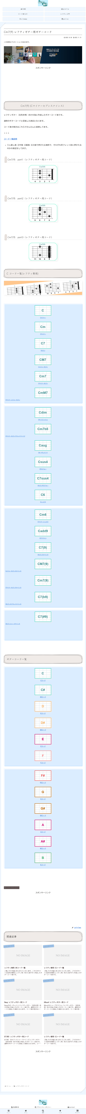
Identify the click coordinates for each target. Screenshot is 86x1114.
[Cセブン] (43, 343)
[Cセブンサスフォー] (43, 478)
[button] (79, 603)
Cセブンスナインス (43, 554)
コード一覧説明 (10, 139)
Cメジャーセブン (43, 367)
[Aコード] (43, 825)
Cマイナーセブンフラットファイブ (15, 436)
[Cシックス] (43, 495)
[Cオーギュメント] (43, 445)
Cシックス (43, 502)
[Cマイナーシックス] (43, 514)
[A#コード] (43, 841)
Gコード (43, 799)
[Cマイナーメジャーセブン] (43, 393)
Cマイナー (43, 334)
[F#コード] (43, 775)
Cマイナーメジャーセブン (13, 400)
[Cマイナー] (43, 327)
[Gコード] (43, 792)
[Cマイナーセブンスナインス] (43, 580)
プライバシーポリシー (44, 1107)
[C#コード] (43, 690)
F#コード (43, 782)
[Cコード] (43, 673)
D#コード (43, 730)
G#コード (43, 815)
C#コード (43, 697)
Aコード (43, 832)
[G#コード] (43, 808)
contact (72, 1107)
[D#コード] (43, 723)
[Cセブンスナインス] (43, 547)
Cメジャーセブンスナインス (13, 571)
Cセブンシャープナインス (13, 623)
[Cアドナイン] (43, 531)
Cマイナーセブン (43, 383)
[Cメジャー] (43, 310)
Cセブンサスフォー (43, 485)
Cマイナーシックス (43, 521)
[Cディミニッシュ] (43, 412)
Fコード (43, 763)
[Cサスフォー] (43, 462)
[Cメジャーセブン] (43, 360)
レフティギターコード (12, 887)
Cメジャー (43, 317)
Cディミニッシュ (43, 419)
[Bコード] (43, 857)
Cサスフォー (43, 469)
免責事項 (16, 1107)
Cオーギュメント (43, 452)
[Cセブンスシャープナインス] (43, 616)
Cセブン (43, 350)
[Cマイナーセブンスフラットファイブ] (43, 429)
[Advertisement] (43, 84)
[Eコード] (43, 739)
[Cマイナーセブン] (43, 376)
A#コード (43, 848)
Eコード (43, 746)
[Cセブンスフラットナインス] (43, 597)
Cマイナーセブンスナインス (13, 587)
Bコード (43, 865)
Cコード (43, 680)
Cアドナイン (43, 538)
